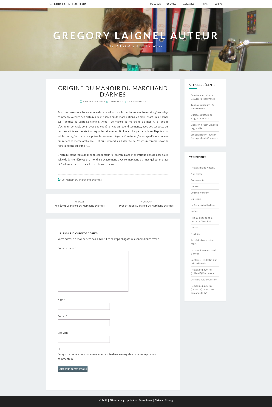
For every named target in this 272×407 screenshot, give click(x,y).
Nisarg (169, 400)
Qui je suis (155, 3)
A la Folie (196, 233)
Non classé (196, 173)
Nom (61, 300)
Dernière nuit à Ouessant (204, 279)
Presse (194, 227)
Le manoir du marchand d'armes (82, 179)
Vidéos (194, 211)
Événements (197, 180)
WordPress (145, 400)
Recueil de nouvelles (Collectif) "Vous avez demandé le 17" (202, 289)
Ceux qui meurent (200, 192)
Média (204, 3)
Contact (219, 3)
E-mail (62, 316)
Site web (63, 333)
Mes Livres (171, 3)
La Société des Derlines (203, 205)
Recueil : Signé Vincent (203, 167)
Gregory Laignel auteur (67, 4)
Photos (195, 186)
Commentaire (67, 248)
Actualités (188, 3)
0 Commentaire (136, 101)
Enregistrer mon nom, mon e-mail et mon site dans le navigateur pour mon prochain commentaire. (107, 356)
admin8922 (116, 101)
